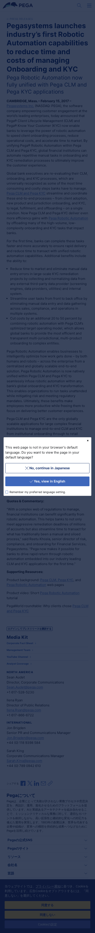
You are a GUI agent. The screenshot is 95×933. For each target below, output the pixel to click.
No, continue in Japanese (49, 468)
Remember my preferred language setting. (38, 491)
